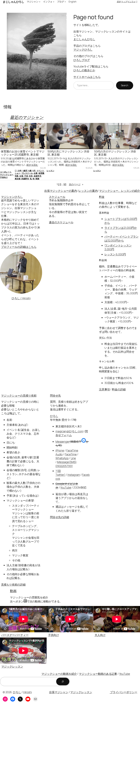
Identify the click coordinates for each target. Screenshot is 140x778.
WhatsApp (62, 458)
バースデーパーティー (15, 635)
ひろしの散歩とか (84, 70)
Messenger (63, 441)
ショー (18, 173)
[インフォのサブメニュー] (53, 1)
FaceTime (71, 454)
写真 (17, 176)
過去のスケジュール (61, 222)
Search (124, 85)
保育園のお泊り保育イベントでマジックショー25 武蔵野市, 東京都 (22, 153)
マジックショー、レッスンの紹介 (119, 191)
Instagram (74, 475)
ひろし (54, 416)
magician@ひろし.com (69, 431)
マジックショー (6, 174)
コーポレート (5, 172)
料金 (101, 197)
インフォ (131, 1)
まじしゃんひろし (84, 39)
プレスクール (27, 173)
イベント (40, 170)
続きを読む (32, 164)
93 (64, 184)
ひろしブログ (81, 60)
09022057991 (64, 466)
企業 (35, 173)
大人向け (100, 635)
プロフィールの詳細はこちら (19, 247)
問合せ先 (55, 395)
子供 (26, 176)
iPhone (60, 450)
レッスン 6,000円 (115, 254)
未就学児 (37, 176)
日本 (31, 176)
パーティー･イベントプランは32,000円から (121, 238)
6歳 (29, 170)
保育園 (41, 173)
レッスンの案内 (87, 191)
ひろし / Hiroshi (21, 298)
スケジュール (57, 197)
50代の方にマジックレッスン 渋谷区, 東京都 (68, 153)
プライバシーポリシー (123, 692)
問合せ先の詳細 (59, 517)
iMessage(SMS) (67, 462)
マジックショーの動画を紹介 (59, 674)
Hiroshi (27, 692)
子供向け (4, 177)
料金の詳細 (119, 389)
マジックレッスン (12, 666)
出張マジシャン (58, 692)
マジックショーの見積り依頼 (19, 395)
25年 (20, 170)
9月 (34, 170)
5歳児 (25, 170)
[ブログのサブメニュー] (65, 1)
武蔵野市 (25, 178)
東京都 (18, 178)
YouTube (65, 487)
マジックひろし (82, 49)
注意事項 (104, 389)
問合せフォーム (72, 433)
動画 (13, 591)
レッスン (50, 170)
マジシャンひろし (12, 197)
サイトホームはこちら (87, 77)
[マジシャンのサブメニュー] (39, 1)
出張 (21, 176)
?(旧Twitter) (60, 473)
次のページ (76, 184)
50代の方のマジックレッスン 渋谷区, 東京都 (115, 153)
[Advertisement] (70, 742)
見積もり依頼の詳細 (13, 584)
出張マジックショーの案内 (60, 191)
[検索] (62, 681)
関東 (37, 178)
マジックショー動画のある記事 (98, 674)
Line (73, 458)
